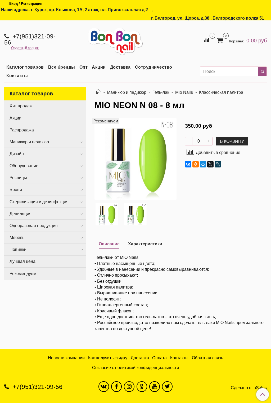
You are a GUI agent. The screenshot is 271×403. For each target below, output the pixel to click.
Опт (83, 67)
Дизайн (17, 154)
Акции (99, 67)
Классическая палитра (221, 92)
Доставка (120, 67)
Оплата (159, 358)
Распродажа (22, 130)
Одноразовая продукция (34, 225)
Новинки (18, 249)
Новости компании (66, 358)
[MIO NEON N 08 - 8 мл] (135, 158)
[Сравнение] (206, 40)
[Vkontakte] (103, 386)
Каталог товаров (25, 67)
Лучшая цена (22, 261)
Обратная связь (207, 358)
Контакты (17, 75)
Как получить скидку (107, 358)
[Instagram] (129, 386)
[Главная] (98, 92)
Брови (16, 189)
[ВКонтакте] (188, 164)
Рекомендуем (23, 273)
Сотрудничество (153, 67)
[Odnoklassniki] (142, 386)
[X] (210, 164)
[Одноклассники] (195, 164)
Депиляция (20, 213)
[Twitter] (167, 386)
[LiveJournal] (218, 164)
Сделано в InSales (249, 388)
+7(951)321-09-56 (30, 39)
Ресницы (18, 177)
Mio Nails (184, 92)
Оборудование (24, 165)
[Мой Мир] (203, 164)
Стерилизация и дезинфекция (39, 202)
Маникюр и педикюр (126, 92)
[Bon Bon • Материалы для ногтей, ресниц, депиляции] (113, 39)
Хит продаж (21, 106)
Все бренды (61, 67)
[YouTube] (154, 386)
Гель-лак (160, 92)
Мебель (17, 237)
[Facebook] (116, 386)
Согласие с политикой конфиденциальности (135, 367)
